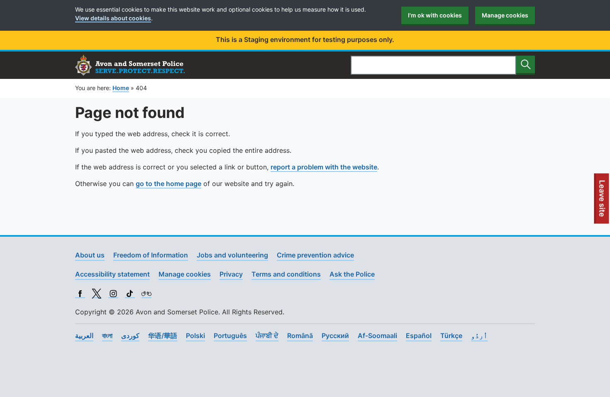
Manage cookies (505, 15)
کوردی (130, 335)
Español (419, 335)
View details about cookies (113, 18)
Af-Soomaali (377, 335)
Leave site (602, 202)
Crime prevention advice (315, 255)
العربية (84, 335)
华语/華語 (162, 335)
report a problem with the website (324, 167)
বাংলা (107, 335)
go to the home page (168, 183)
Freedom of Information (150, 255)
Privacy (231, 274)
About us (90, 255)
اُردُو (479, 335)
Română (300, 335)
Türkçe (451, 335)
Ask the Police (352, 274)
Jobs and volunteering (232, 255)
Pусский (335, 335)
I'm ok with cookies (435, 15)
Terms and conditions (286, 274)
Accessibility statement (112, 274)
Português (230, 335)
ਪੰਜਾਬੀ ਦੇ (267, 335)
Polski (195, 335)
